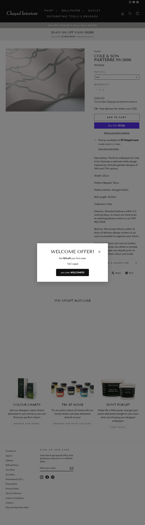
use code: (72, 272)
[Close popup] (99, 252)
